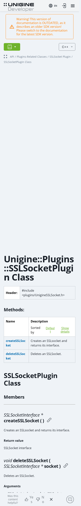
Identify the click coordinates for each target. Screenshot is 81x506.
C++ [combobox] (65, 47)
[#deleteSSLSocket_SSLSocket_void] (65, 466)
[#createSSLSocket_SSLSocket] (49, 420)
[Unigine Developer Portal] (19, 7)
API (12, 56)
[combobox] (53, 5)
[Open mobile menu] (72, 5)
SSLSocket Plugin (60, 56)
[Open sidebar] (12, 47)
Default (50, 330)
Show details (65, 330)
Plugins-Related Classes (32, 56)
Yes (31, 499)
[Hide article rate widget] (51, 499)
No (43, 499)
